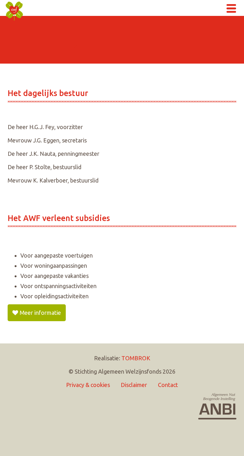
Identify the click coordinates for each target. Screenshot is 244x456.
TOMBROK (135, 358)
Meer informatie (40, 312)
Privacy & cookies (88, 385)
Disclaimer (134, 385)
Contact (168, 385)
